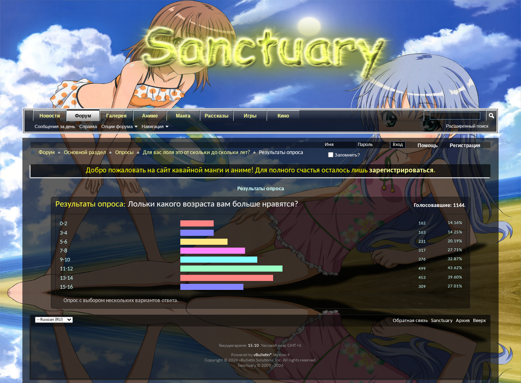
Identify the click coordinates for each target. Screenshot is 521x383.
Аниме (150, 116)
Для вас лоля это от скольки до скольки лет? (196, 153)
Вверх (479, 320)
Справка (88, 126)
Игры (250, 116)
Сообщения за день (55, 126)
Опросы (124, 153)
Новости (49, 116)
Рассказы (216, 116)
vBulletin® (263, 355)
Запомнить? (346, 154)
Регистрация (465, 145)
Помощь (428, 145)
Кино (283, 116)
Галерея (116, 116)
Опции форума (117, 126)
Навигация (153, 126)
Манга (183, 116)
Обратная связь (410, 320)
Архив (463, 320)
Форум (83, 116)
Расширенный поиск (467, 126)
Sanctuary (442, 320)
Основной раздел (85, 153)
